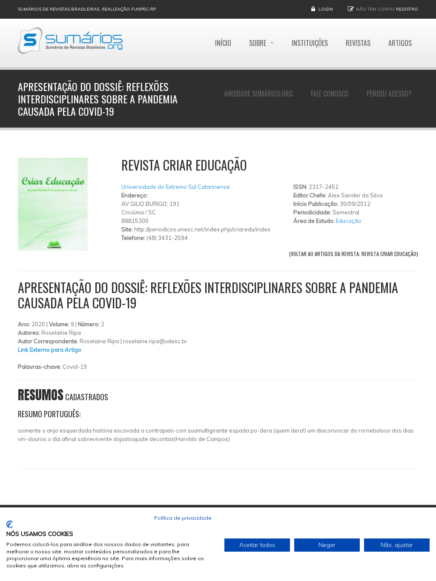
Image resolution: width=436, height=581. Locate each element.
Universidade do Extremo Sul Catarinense (175, 186)
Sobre (258, 43)
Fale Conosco (330, 93)
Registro (407, 9)
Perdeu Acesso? (389, 93)
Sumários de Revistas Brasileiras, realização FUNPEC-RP (87, 9)
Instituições (310, 43)
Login (325, 9)
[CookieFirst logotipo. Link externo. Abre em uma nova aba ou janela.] (9, 524)
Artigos (400, 43)
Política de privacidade (183, 518)
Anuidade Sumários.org (258, 93)
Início (223, 43)
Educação (348, 220)
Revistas (358, 43)
